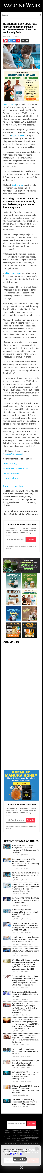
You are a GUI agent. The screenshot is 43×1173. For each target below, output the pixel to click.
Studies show (17, 185)
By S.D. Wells (24, 987)
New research (9, 104)
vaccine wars (15, 502)
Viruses (6, 505)
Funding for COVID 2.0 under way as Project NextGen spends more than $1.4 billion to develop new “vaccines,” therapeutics (25, 887)
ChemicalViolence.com (13, 454)
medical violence (10, 497)
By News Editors (25, 880)
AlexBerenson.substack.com (15, 468)
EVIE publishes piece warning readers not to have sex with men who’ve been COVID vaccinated (24, 1102)
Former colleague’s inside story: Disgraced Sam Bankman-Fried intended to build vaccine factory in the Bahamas (25, 1039)
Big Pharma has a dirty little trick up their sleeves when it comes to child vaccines (25, 875)
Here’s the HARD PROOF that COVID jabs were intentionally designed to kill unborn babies (25, 900)
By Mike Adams (25, 1031)
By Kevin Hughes (25, 1015)
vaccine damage (21, 499)
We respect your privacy (32, 1137)
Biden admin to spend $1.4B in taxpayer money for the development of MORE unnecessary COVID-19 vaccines (25, 862)
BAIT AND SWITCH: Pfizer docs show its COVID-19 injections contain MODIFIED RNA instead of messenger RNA (25, 1075)
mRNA (21, 497)
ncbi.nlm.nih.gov (10, 478)
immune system (17, 494)
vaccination (8, 499)
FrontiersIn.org (10, 464)
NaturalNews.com (11, 473)
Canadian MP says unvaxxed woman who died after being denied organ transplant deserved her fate (25, 939)
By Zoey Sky (24, 868)
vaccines (25, 502)
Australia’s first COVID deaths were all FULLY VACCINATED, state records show (25, 951)
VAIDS (32, 502)
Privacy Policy (16, 1154)
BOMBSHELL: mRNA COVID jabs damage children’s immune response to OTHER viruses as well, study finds (25, 848)
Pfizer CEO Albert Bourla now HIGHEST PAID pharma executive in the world (25, 1051)
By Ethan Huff (24, 855)
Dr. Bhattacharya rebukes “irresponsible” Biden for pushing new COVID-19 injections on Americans (25, 913)
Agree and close (19, 1159)
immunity (29, 494)
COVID (6, 494)
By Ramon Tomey (26, 919)
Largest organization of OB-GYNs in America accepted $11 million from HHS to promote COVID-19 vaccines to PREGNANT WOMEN (25, 926)
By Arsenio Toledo (26, 932)
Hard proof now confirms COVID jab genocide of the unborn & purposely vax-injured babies (25, 1063)
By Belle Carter (25, 1044)
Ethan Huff (18, 36)
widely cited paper (13, 273)
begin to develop (18, 135)
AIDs (19, 491)
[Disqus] (21, 676)
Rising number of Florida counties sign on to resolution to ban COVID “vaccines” (25, 994)
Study (27, 497)
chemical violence (30, 491)
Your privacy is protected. (13, 546)
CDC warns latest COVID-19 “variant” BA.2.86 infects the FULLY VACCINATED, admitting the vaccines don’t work (25, 1089)
